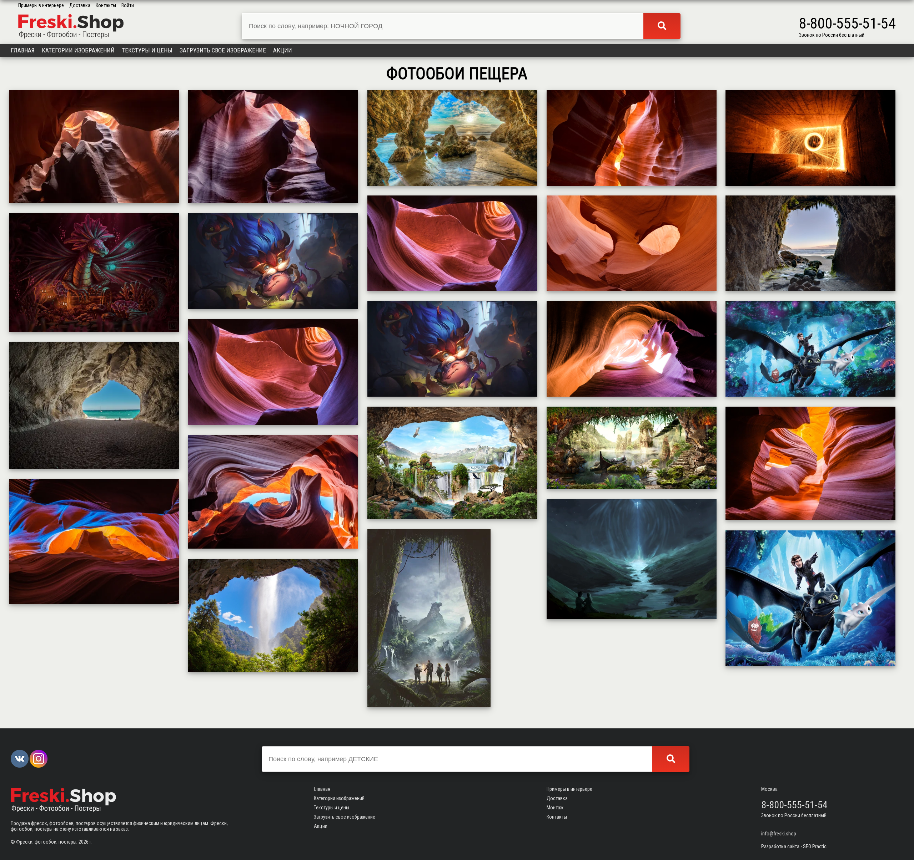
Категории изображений (78, 50)
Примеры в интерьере (41, 5)
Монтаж (555, 807)
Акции (282, 50)
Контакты (106, 5)
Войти (127, 5)
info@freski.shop (778, 833)
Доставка (79, 5)
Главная (23, 50)
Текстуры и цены (147, 50)
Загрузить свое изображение (223, 50)
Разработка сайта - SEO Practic (794, 846)
